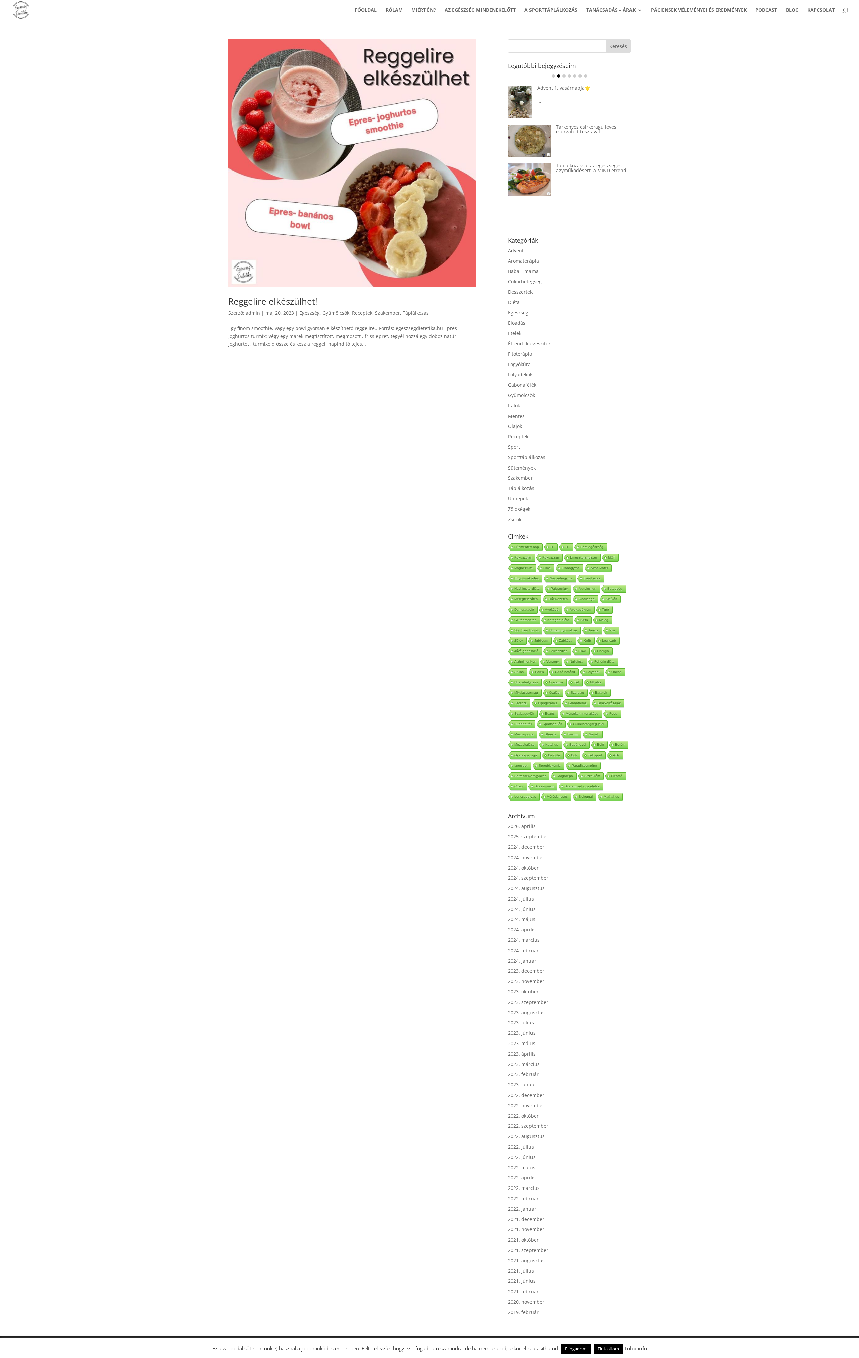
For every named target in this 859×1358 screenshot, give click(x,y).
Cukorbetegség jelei (588, 713)
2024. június (522, 898)
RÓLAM (394, 10)
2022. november (526, 1095)
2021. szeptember (528, 1239)
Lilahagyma (570, 557)
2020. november (526, 1291)
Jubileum (541, 630)
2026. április (522, 816)
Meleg (603, 609)
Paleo (539, 661)
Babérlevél (577, 734)
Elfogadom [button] (576, 1349)
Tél (576, 672)
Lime (547, 557)
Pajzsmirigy (559, 578)
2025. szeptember (528, 826)
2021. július (521, 1260)
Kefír (587, 630)
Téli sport (595, 744)
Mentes (516, 405)
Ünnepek (518, 488)
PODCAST (766, 10)
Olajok (515, 416)
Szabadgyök (524, 703)
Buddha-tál (523, 713)
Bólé (600, 734)
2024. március (524, 929)
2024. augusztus (526, 878)
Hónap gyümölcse (563, 620)
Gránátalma (577, 692)
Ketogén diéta (558, 609)
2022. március (524, 1177)
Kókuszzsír (550, 547)
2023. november (526, 971)
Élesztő (616, 765)
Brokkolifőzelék (609, 692)
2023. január (522, 1074)
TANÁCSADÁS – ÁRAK (611, 10)
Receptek (362, 313)
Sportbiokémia (550, 755)
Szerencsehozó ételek (582, 776)
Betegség (614, 578)
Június (593, 620)
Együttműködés (526, 568)
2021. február (523, 1281)
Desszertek (520, 281)
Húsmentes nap (526, 536)
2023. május (521, 1033)
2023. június (522, 1022)
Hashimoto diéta (527, 578)
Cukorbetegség (525, 271)
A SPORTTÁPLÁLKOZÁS (550, 10)
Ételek (514, 323)
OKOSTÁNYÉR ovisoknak (583, 124)
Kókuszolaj (522, 547)
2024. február (523, 940)
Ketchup (551, 734)
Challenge (587, 588)
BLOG (792, 10)
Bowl (582, 640)
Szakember (387, 313)
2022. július (521, 1136)
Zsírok (514, 509)
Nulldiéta (576, 651)
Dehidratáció (524, 599)
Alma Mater (599, 557)
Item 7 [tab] (585, 76)
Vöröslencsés (557, 786)
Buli (574, 744)
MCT (611, 547)
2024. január (522, 950)
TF (552, 536)
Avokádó (552, 599)
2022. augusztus (526, 1126)
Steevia (550, 724)
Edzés (550, 703)
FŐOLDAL (366, 10)
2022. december (526, 1084)
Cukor (518, 776)
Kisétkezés (592, 568)
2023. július (521, 1012)
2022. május (521, 1157)
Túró (605, 599)
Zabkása (565, 630)
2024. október (523, 857)
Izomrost (520, 755)
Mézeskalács (524, 734)
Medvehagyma (561, 568)
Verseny (552, 651)
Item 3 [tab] (564, 76)
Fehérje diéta (604, 651)
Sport (514, 436)
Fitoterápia (520, 343)
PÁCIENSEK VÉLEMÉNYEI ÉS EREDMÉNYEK (699, 10)
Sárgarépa (565, 765)
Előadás (516, 312)
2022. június (522, 1147)
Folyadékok (520, 364)
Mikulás (595, 672)
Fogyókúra (519, 354)
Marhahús (611, 786)
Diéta (514, 292)
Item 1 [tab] (553, 76)
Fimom (572, 724)
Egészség (309, 313)
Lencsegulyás (525, 786)
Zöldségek (519, 498)
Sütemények (522, 457)
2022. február (523, 1188)
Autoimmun (587, 578)
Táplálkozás (416, 313)
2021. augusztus (526, 1250)
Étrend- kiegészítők (529, 333)
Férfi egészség (591, 536)
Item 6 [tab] (580, 76)
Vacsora (520, 692)
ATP (616, 744)
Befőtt (619, 734)
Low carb (609, 630)
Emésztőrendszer (583, 547)
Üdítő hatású (565, 661)
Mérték (594, 724)
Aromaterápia (523, 250)
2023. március (524, 1054)
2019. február (523, 1302)
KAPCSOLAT (821, 10)
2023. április (522, 1043)
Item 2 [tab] (558, 76)
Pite (612, 620)
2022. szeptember (528, 1115)
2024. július (521, 888)
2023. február (523, 1064)
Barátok (601, 682)
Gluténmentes (525, 609)
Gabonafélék (522, 374)
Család (554, 682)
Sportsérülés (552, 713)
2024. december (526, 836)
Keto (584, 609)
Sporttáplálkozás (526, 447)
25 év (518, 630)
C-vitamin (556, 672)
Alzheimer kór (524, 651)
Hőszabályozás (526, 672)
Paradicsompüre (584, 755)
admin (253, 313)
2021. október (523, 1229)
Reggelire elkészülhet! (272, 301)
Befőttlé (554, 744)
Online (616, 661)
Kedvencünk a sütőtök (580, 88)
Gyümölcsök (335, 313)
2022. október (523, 1105)
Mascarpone (524, 724)
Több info (635, 1348)
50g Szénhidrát (526, 620)
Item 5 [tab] (574, 76)
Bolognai (586, 786)
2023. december (526, 960)
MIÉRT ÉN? (423, 10)
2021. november (526, 1219)
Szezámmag (544, 776)
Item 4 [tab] (569, 76)
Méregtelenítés (526, 588)
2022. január (522, 1198)
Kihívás (611, 588)
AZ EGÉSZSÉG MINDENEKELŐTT (480, 10)
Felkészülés (558, 640)
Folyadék (593, 661)
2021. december (526, 1209)
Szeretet (577, 682)
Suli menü (560, 155)
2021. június (522, 1270)
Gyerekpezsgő (525, 744)
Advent (516, 240)
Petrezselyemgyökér (530, 765)
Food (613, 703)
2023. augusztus (526, 1002)
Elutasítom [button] (608, 1349)
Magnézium (523, 557)
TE (567, 536)
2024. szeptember (528, 867)
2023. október (523, 981)
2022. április (522, 1167)
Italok (514, 395)
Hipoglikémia (547, 692)
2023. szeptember (528, 991)
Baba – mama (523, 260)
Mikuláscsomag (526, 682)
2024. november (526, 847)
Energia (603, 640)
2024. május (521, 909)
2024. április (522, 919)
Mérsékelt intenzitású (582, 703)
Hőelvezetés (558, 588)
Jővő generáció (526, 640)
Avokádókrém (580, 599)
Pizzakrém (592, 765)
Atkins (519, 661)
